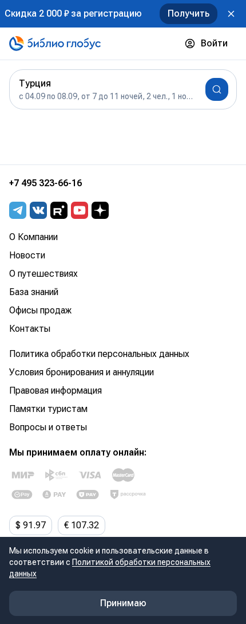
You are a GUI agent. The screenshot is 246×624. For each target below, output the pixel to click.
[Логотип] (55, 44)
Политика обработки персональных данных (99, 353)
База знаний (33, 292)
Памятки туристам (48, 408)
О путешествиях (43, 273)
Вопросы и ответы (48, 427)
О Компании (33, 236)
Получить (188, 13)
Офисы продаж (40, 310)
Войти (214, 43)
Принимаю (123, 603)
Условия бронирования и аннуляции (81, 372)
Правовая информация (55, 390)
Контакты (29, 328)
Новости (27, 255)
